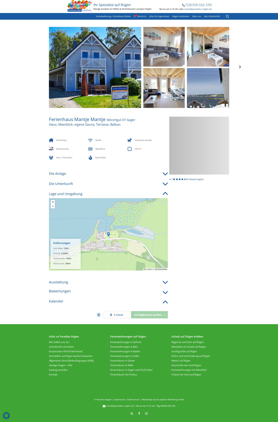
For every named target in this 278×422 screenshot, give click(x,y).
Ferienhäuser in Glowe (122, 360)
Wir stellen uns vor (59, 342)
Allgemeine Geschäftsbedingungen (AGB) (71, 360)
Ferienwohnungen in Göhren (126, 342)
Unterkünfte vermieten (61, 346)
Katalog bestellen (58, 369)
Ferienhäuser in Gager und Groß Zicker (131, 369)
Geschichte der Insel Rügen (186, 365)
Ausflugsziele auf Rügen (184, 351)
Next (239, 66)
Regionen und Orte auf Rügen (187, 342)
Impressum (119, 399)
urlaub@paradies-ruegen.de (198, 9)
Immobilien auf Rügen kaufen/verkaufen (71, 356)
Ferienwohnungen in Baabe (125, 351)
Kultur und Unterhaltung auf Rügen (190, 356)
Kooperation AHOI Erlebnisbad (65, 351)
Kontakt (53, 374)
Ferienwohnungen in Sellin (124, 356)
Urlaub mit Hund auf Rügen (186, 374)
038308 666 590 (198, 4)
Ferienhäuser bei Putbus (123, 374)
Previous (38, 66)
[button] (108, 234)
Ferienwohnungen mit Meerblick (189, 369)
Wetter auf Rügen (181, 360)
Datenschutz (133, 399)
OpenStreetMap (161, 269)
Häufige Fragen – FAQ (60, 365)
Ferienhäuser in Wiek (121, 365)
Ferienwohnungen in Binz (124, 346)
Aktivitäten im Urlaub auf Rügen (188, 346)
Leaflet (149, 269)
